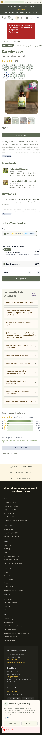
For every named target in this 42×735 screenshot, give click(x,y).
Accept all (29, 723)
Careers (6, 583)
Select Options (21, 135)
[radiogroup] (21, 258)
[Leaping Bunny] (5, 75)
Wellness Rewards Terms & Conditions (17, 633)
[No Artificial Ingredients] (29, 67)
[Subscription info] (20, 252)
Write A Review (21, 448)
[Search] (17, 18)
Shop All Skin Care (10, 510)
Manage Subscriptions (11, 536)
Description (7, 45)
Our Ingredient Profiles (11, 556)
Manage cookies (9, 640)
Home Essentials (9, 513)
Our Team (7, 576)
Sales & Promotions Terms (13, 626)
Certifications (8, 579)
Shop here (21, 9)
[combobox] (17, 18)
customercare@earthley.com (16, 662)
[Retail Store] (22, 18)
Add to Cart (21, 279)
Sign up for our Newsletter (13, 563)
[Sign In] (27, 18)
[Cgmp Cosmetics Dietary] (21, 75)
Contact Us (8, 599)
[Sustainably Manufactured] (13, 67)
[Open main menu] (37, 18)
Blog (5, 552)
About (6, 572)
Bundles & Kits (9, 517)
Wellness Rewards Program (13, 590)
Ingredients (20, 45)
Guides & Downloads (11, 560)
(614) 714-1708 (12, 659)
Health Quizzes (9, 549)
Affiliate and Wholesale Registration (16, 520)
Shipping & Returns (10, 603)
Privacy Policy (8, 619)
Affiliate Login (8, 586)
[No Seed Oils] (13, 75)
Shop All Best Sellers (11, 506)
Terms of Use (8, 622)
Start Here (7, 545)
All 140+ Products (10, 502)
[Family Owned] (5, 67)
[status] (21, 730)
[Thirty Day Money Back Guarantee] (21, 67)
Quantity (5, 272)
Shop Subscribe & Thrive (12, 533)
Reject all (12, 723)
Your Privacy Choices (11, 637)
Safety (32, 45)
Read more (8, 718)
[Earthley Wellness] (8, 18)
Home (4, 41)
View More (7, 156)
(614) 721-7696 (12, 677)
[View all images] (34, 84)
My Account (8, 606)
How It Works (8, 529)
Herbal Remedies (15, 41)
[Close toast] (2, 727)
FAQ (5, 610)
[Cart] (32, 18)
